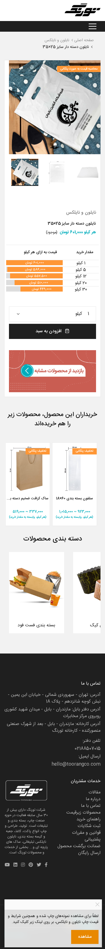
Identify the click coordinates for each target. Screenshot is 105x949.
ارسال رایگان (89, 853)
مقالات (94, 792)
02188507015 (87, 748)
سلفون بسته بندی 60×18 (74, 499)
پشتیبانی (93, 839)
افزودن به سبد (49, 331)
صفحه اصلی (84, 40)
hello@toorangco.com (76, 764)
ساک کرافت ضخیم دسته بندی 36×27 (28, 499)
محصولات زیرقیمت (83, 812)
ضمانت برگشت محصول (79, 846)
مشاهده (85, 936)
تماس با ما (91, 806)
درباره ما (93, 799)
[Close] (97, 905)
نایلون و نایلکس (57, 40)
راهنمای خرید (88, 819)
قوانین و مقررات (86, 833)
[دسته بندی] (93, 26)
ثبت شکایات (89, 826)
